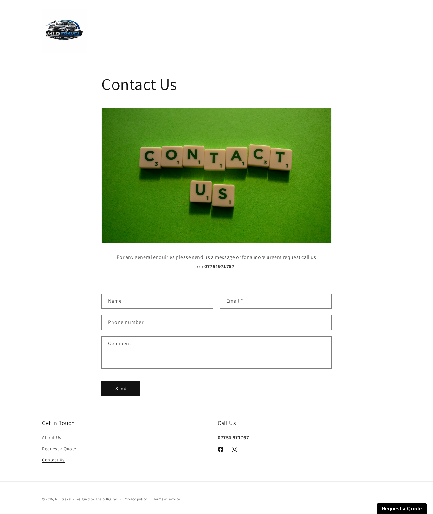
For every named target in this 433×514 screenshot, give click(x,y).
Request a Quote (59, 449)
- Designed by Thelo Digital (95, 499)
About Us (51, 437)
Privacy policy (135, 499)
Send (120, 389)
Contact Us (53, 460)
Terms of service (166, 499)
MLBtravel (63, 499)
